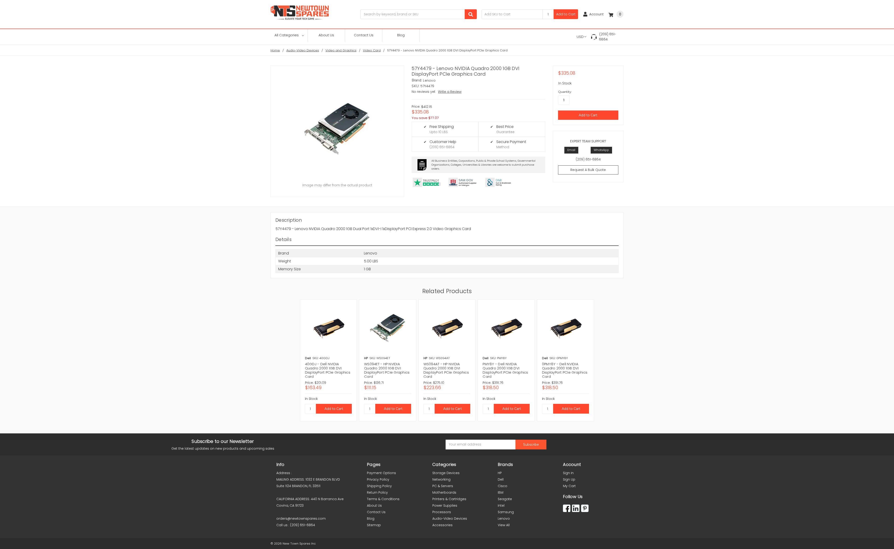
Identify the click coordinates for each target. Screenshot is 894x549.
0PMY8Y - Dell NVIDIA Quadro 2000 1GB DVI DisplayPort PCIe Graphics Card (564, 370)
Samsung (506, 512)
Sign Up (569, 479)
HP (500, 473)
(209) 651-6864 (607, 37)
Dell (501, 479)
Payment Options (381, 473)
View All (504, 525)
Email (571, 150)
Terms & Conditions (383, 499)
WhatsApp (601, 150)
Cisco (502, 486)
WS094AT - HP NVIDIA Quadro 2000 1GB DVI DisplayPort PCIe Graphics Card (446, 370)
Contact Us (363, 35)
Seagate (505, 499)
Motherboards (444, 492)
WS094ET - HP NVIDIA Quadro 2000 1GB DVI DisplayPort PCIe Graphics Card (387, 370)
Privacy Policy (378, 479)
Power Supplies (444, 505)
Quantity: (565, 92)
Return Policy (377, 492)
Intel (501, 505)
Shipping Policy (379, 486)
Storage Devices (446, 473)
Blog (401, 35)
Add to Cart (566, 14)
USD (580, 36)
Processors (441, 512)
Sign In (568, 473)
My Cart (569, 486)
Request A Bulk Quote (588, 169)
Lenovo (504, 518)
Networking (441, 479)
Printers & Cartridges (449, 499)
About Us (326, 35)
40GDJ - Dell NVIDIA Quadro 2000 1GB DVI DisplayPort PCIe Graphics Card (327, 370)
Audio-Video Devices (449, 518)
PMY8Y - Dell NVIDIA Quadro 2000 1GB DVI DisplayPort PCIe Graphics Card (505, 370)
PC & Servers (442, 486)
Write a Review (449, 91)
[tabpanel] (328, 360)
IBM (500, 492)
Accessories (442, 525)
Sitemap (374, 525)
